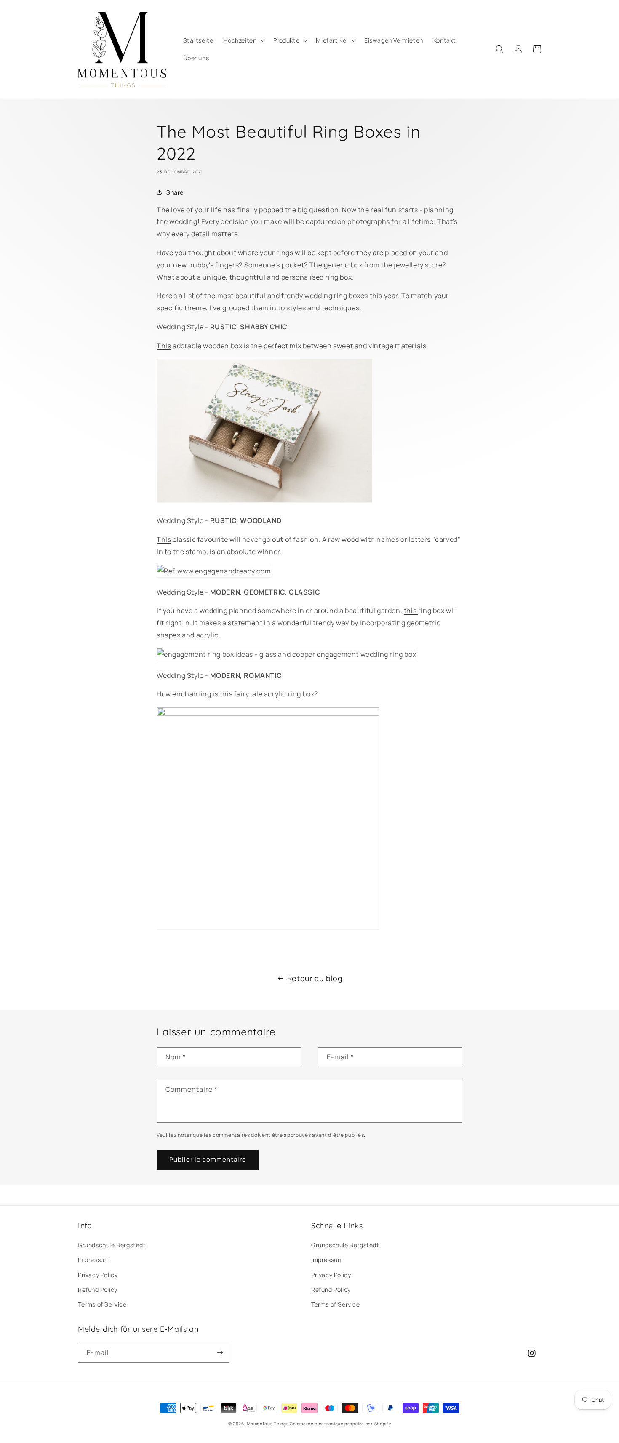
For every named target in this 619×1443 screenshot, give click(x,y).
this (411, 610)
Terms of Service (102, 1304)
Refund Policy (97, 1290)
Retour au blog (314, 978)
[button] (243, 40)
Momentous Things (267, 1424)
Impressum (93, 1260)
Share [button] (175, 192)
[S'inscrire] (220, 1353)
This (164, 345)
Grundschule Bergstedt (112, 1245)
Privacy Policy (97, 1275)
